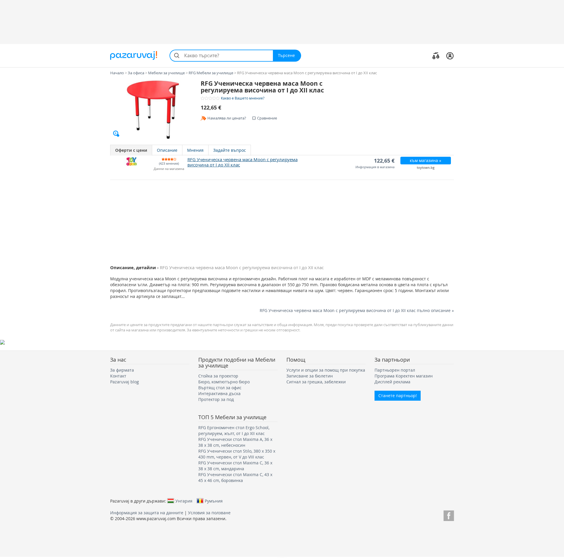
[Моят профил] (449, 55)
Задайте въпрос (229, 150)
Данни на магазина (169, 169)
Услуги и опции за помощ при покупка (325, 370)
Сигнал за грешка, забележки (316, 382)
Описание (167, 150)
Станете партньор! (397, 395)
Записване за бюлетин (309, 376)
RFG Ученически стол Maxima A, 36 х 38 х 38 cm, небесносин (235, 442)
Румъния (214, 500)
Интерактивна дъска (219, 393)
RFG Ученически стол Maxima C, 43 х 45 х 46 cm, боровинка (235, 477)
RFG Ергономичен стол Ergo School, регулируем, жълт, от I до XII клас (233, 430)
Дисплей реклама (392, 382)
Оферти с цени (131, 150)
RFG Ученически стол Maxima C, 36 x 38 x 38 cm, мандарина (235, 465)
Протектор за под (216, 399)
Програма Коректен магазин (404, 376)
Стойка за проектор (218, 376)
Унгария (183, 500)
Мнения (195, 150)
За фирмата (122, 370)
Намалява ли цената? (226, 118)
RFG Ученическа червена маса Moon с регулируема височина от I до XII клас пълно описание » (357, 310)
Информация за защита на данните (146, 512)
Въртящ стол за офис (219, 387)
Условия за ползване (209, 512)
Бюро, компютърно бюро (224, 382)
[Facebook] (449, 515)
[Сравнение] (436, 55)
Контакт (118, 376)
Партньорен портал (395, 370)
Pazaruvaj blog (124, 382)
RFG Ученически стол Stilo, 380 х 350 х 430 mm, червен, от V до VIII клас (236, 454)
